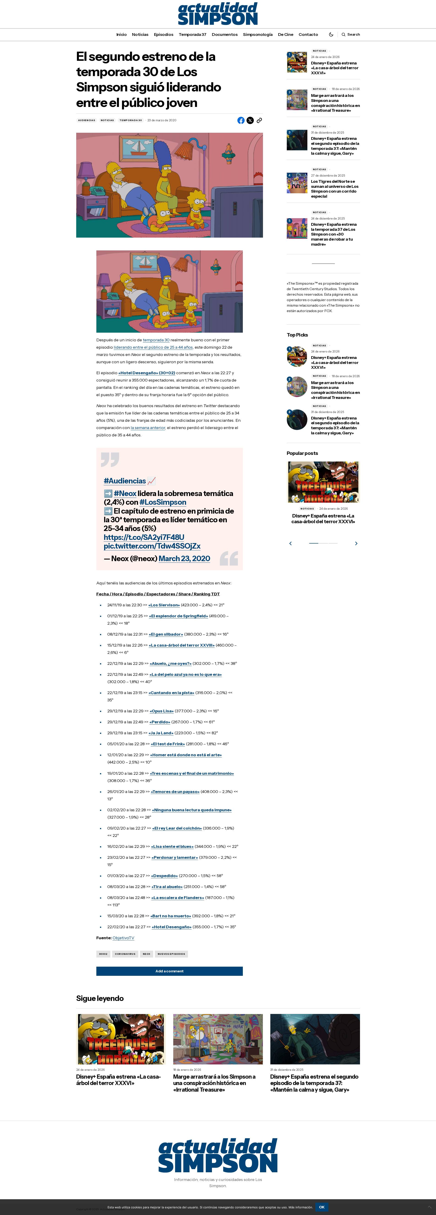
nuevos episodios (171, 953)
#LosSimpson (162, 502)
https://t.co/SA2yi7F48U (144, 537)
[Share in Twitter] (250, 120)
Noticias (107, 120)
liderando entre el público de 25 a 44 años (153, 347)
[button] (331, 34)
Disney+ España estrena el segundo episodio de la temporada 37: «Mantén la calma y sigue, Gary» (335, 146)
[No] (430, 1207)
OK (322, 1207)
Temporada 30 (130, 120)
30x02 (103, 953)
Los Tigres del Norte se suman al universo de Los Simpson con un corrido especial (335, 189)
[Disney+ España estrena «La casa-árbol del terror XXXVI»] (297, 356)
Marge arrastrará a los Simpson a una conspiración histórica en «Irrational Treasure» (335, 103)
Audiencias (86, 120)
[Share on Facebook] (241, 120)
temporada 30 (156, 339)
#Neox (125, 493)
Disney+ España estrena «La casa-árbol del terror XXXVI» (335, 68)
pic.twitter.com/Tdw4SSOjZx (152, 545)
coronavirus (125, 953)
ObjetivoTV (123, 937)
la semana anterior (148, 427)
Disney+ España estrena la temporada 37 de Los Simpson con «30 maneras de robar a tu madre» (334, 234)
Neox (146, 953)
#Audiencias (125, 480)
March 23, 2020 (184, 558)
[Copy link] (259, 120)
